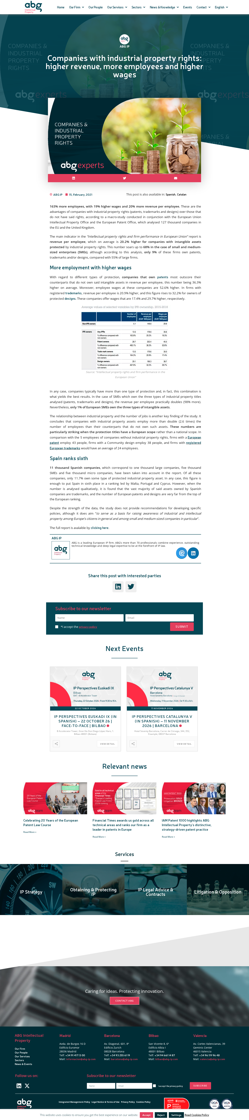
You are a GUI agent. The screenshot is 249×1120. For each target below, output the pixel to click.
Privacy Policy (128, 1102)
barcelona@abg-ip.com (124, 1059)
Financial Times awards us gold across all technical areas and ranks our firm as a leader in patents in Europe (123, 824)
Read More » (29, 832)
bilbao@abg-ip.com (166, 1059)
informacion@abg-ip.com (81, 1059)
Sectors (136, 7)
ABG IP (57, 538)
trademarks (73, 293)
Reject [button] (161, 1115)
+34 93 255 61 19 (120, 1055)
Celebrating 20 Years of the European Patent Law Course (50, 822)
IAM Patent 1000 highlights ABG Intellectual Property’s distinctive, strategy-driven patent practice (186, 824)
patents (162, 277)
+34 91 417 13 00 (75, 1055)
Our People (95, 7)
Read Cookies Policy (197, 1115)
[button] (73, 178)
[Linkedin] (19, 1086)
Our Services (115, 7)
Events (187, 7)
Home (61, 7)
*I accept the (79, 627)
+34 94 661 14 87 (165, 1055)
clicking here (99, 527)
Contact (202, 7)
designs (70, 298)
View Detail (107, 743)
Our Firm (74, 7)
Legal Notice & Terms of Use (106, 1102)
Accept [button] (146, 1115)
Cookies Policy (143, 1102)
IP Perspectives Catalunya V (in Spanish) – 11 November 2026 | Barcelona (162, 721)
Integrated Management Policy (74, 1102)
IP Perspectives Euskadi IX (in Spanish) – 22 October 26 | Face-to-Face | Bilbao (85, 721)
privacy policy (88, 627)
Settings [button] (176, 1115)
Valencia (200, 1035)
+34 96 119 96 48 (209, 1055)
